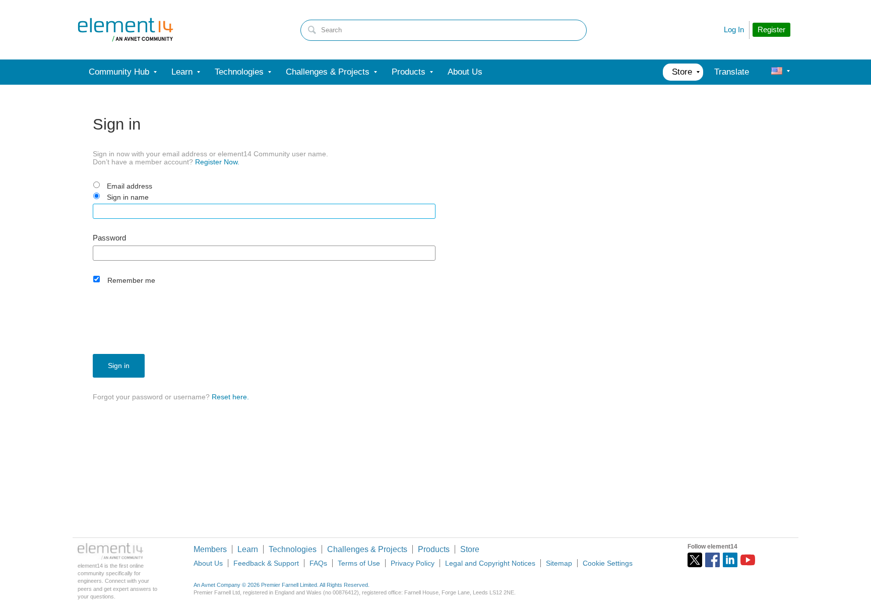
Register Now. (217, 162)
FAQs (318, 563)
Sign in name (128, 197)
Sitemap (559, 563)
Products (434, 549)
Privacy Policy (412, 563)
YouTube (747, 560)
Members (210, 549)
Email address (129, 186)
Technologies (293, 549)
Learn (247, 549)
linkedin (730, 560)
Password (109, 238)
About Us (208, 563)
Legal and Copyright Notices (490, 563)
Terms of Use (359, 563)
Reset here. (230, 397)
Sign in (119, 365)
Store (469, 549)
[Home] (125, 29)
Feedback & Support (266, 563)
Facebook (712, 560)
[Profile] (776, 72)
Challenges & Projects (367, 549)
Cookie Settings (608, 563)
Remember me (131, 280)
